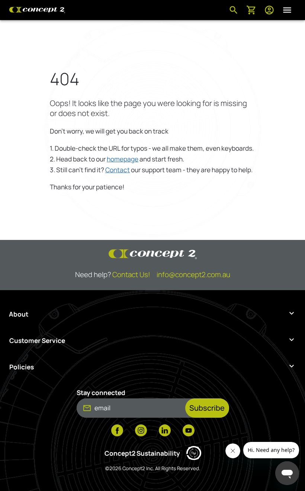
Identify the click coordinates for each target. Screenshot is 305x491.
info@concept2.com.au (193, 274)
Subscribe (207, 408)
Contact (117, 170)
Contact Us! (131, 274)
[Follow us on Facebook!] (117, 431)
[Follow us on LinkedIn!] (165, 431)
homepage (122, 159)
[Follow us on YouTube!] (189, 431)
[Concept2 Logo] (37, 10)
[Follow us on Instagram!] (141, 431)
